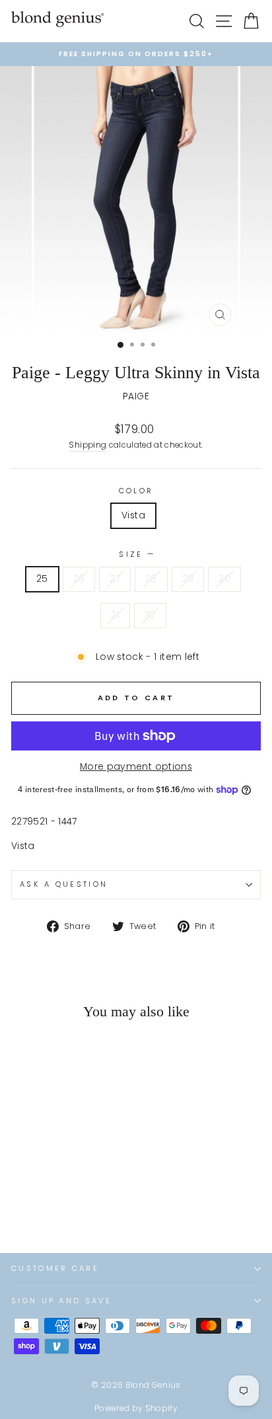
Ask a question (64, 884)
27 (115, 579)
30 (224, 579)
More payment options (136, 766)
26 (79, 579)
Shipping (87, 445)
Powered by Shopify (136, 1408)
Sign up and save (61, 1300)
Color (136, 490)
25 (42, 579)
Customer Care (55, 1268)
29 (188, 579)
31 (115, 615)
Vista (133, 515)
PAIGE (136, 396)
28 (151, 579)
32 (150, 615)
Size (136, 554)
